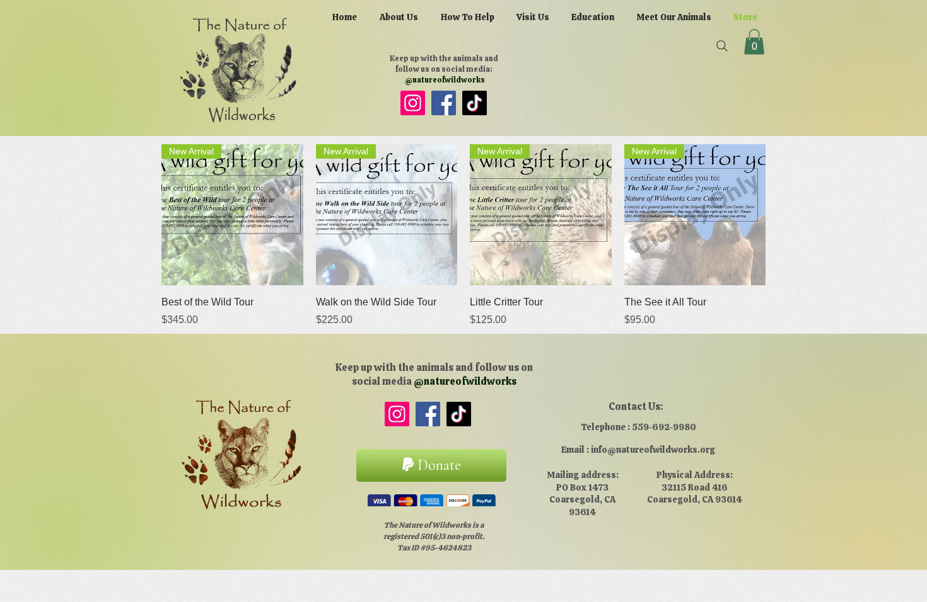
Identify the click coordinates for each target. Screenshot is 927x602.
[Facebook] (443, 103)
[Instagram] (412, 103)
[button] (754, 42)
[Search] (722, 46)
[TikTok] (474, 103)
